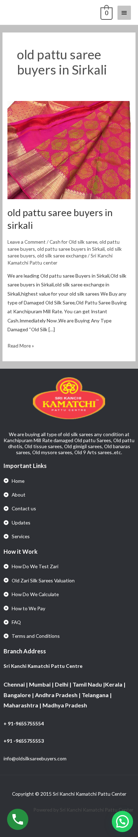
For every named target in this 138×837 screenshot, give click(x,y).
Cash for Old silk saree (73, 242)
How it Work (21, 551)
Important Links (25, 465)
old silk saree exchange (62, 256)
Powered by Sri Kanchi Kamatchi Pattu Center (83, 810)
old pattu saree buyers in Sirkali (71, 249)
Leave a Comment (26, 242)
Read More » (20, 345)
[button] (122, 821)
